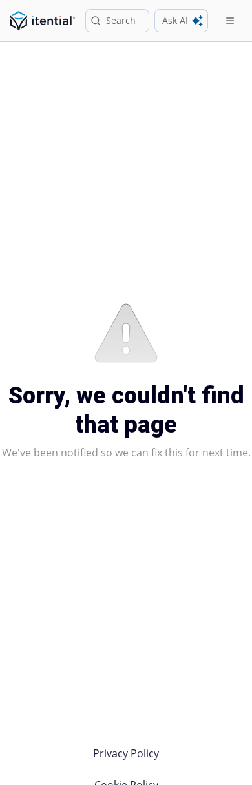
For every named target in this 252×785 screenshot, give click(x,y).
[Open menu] (230, 20)
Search (121, 20)
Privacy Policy (126, 753)
